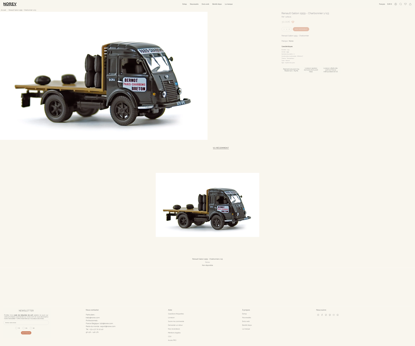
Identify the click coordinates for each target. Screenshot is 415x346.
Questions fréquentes (176, 314)
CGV (169, 336)
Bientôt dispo (247, 325)
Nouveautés (246, 317)
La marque (246, 329)
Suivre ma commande (176, 321)
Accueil (3, 10)
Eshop (244, 314)
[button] (184, 4)
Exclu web (246, 321)
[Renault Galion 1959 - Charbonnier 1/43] (207, 205)
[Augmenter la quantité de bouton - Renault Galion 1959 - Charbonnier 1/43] (290, 29)
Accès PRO (172, 340)
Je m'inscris (26, 333)
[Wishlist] (405, 4)
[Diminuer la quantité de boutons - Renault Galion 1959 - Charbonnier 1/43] (284, 29)
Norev (291, 41)
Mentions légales (174, 333)
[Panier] (410, 4)
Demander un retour (175, 325)
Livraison (171, 317)
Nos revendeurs (174, 329)
